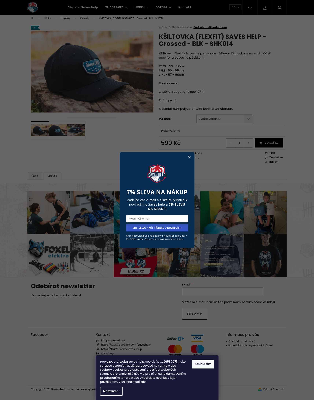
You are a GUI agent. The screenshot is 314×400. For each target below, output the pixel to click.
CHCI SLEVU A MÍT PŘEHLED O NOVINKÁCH (157, 227)
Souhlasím (202, 364)
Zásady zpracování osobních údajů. (164, 239)
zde (143, 382)
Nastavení (111, 391)
